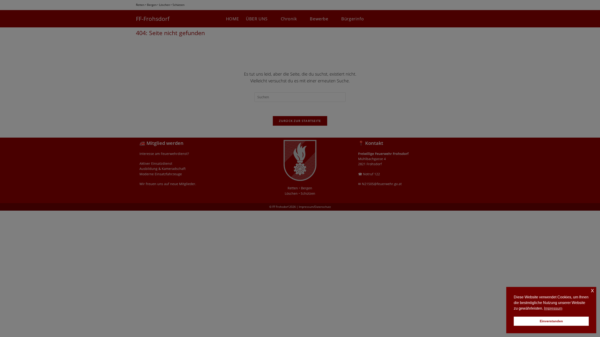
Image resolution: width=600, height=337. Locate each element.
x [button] (592, 290)
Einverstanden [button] (551, 321)
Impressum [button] (553, 308)
